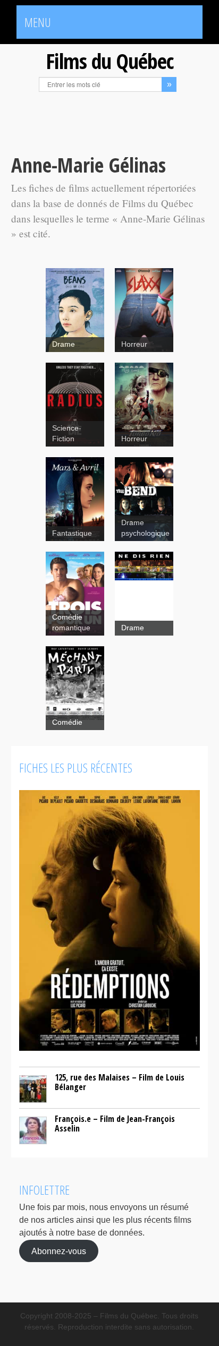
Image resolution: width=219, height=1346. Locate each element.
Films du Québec (109, 60)
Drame (63, 344)
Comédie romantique (71, 622)
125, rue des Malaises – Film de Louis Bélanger (119, 1082)
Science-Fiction (66, 433)
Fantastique (72, 533)
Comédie (67, 722)
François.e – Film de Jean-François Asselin (115, 1123)
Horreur (134, 344)
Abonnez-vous (58, 1250)
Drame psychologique (145, 528)
